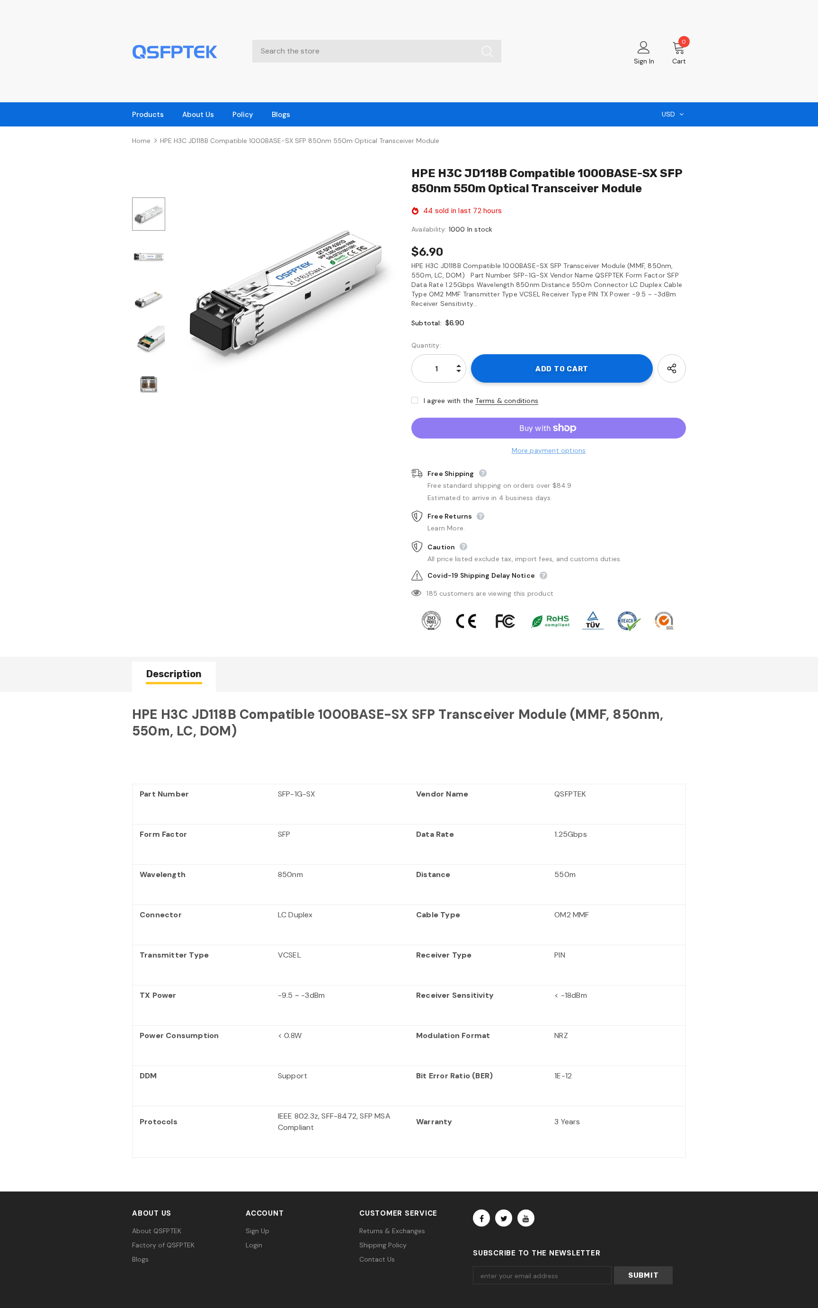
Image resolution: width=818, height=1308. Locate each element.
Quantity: (426, 345)
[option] (286, 290)
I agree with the (448, 400)
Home (141, 140)
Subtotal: (426, 323)
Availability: (429, 229)
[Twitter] (503, 1218)
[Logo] (185, 51)
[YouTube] (525, 1218)
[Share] (672, 368)
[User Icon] (644, 47)
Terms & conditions (506, 400)
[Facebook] (481, 1218)
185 (432, 593)
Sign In (644, 61)
